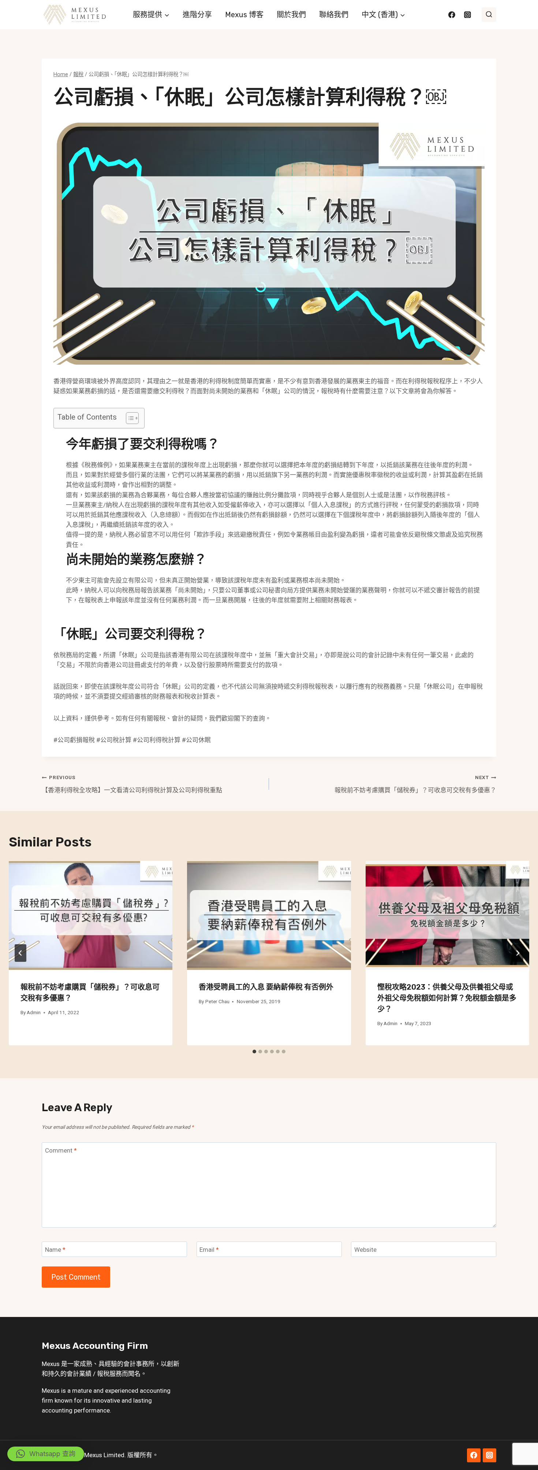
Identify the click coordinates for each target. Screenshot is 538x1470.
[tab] (254, 1051)
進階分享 (197, 14)
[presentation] (90, 915)
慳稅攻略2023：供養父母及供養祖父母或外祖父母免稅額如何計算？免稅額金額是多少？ (446, 998)
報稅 (103, 1373)
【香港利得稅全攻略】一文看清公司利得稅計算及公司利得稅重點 (132, 784)
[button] (45, 1454)
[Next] (517, 953)
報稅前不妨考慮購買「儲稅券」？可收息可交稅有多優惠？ (415, 784)
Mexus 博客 (244, 14)
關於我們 (291, 14)
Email (209, 1249)
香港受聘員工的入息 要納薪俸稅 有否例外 (266, 987)
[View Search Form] (489, 14)
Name (55, 1249)
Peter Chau (217, 1001)
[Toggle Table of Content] (128, 418)
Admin (34, 1012)
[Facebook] (452, 14)
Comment (61, 1150)
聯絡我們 (333, 14)
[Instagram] (467, 14)
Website (365, 1249)
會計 (129, 1363)
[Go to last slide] (20, 953)
